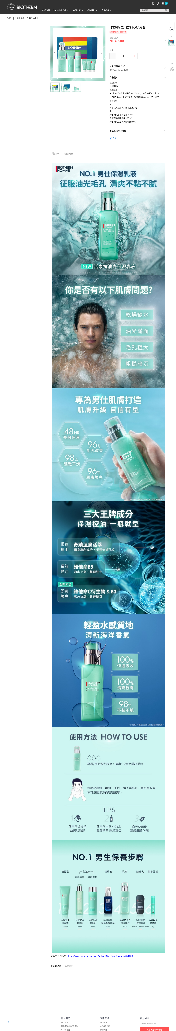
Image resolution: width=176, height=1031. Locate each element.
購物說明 (103, 1023)
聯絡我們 (103, 1030)
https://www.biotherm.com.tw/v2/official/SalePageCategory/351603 (100, 956)
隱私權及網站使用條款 (69, 1026)
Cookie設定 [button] (65, 1030)
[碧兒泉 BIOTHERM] (22, 7)
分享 (114, 138)
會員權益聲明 (105, 1026)
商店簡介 (64, 1023)
